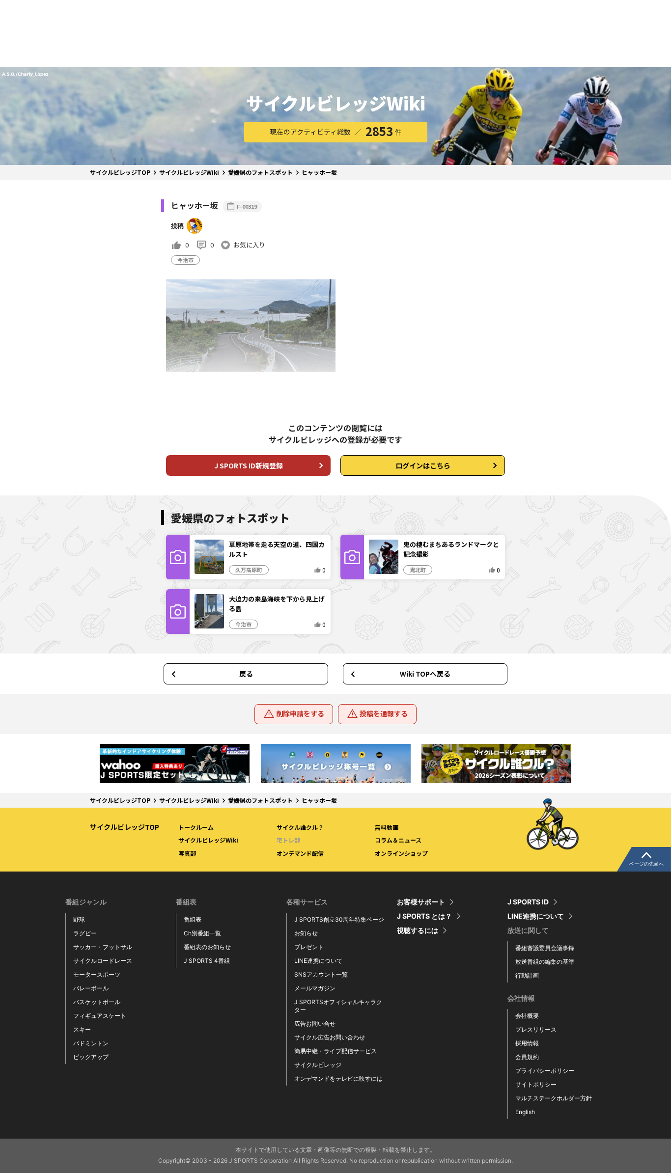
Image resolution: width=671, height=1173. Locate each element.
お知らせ (306, 933)
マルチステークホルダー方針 (553, 1098)
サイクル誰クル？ (300, 827)
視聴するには (417, 930)
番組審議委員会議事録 (544, 948)
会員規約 (527, 1057)
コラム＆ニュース (398, 840)
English (525, 1112)
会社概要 (527, 1015)
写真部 (187, 853)
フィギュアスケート (99, 1015)
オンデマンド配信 (300, 853)
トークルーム (196, 827)
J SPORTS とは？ (424, 916)
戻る (246, 674)
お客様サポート (421, 902)
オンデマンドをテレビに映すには (338, 1078)
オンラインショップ (401, 853)
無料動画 (386, 827)
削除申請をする (300, 713)
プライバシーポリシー (544, 1070)
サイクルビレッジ (317, 1064)
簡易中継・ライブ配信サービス (335, 1051)
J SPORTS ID (528, 902)
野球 (79, 919)
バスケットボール (96, 1002)
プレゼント (309, 947)
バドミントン (91, 1043)
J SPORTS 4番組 (207, 960)
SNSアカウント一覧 (321, 974)
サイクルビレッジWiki (189, 172)
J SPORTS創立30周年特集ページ (339, 919)
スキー (82, 1029)
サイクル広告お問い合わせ (329, 1037)
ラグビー (85, 933)
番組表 (192, 919)
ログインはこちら (422, 465)
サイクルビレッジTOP (120, 172)
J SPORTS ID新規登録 (248, 465)
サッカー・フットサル (102, 947)
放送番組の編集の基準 (544, 961)
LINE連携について (318, 960)
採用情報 (527, 1043)
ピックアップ (91, 1057)
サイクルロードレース (102, 960)
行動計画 (527, 975)
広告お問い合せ (315, 1023)
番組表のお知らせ (207, 947)
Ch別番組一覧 (202, 933)
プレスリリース (536, 1029)
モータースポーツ (96, 974)
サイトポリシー (536, 1084)
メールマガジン (315, 988)
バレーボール (91, 988)
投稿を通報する (384, 713)
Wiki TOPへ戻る (425, 674)
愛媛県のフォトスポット (260, 172)
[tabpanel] (175, 763)
